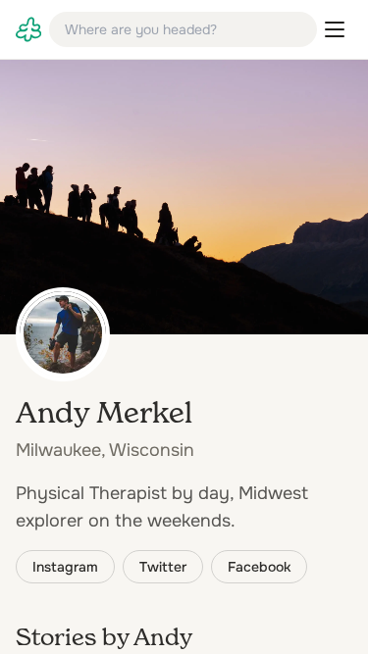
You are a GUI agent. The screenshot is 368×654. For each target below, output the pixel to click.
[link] (28, 29)
